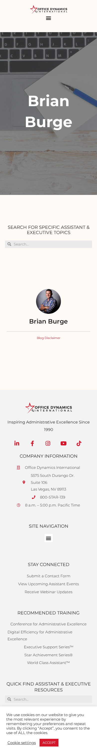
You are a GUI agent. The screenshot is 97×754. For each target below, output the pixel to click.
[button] (49, 18)
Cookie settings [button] (21, 743)
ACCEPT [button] (49, 743)
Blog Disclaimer (48, 338)
